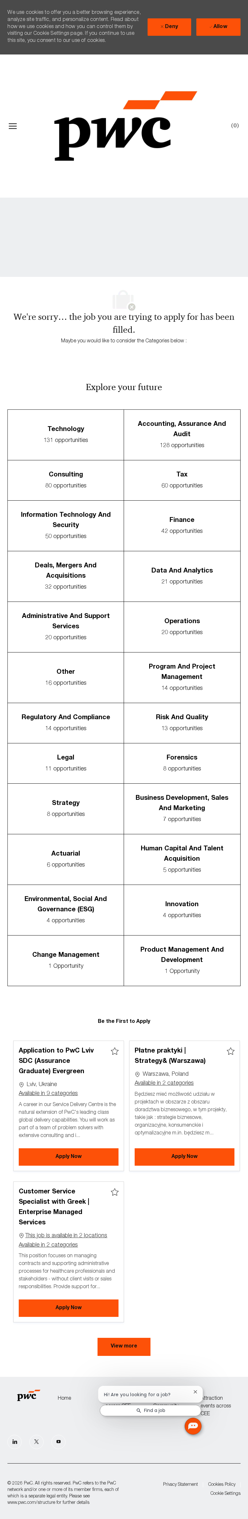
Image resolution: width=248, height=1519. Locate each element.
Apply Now (87, 1157)
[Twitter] (36, 1442)
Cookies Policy (221, 1485)
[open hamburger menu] (13, 126)
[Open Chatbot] (193, 1426)
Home (64, 1398)
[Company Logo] (125, 126)
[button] (124, 1347)
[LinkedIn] (14, 1442)
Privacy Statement (180, 1485)
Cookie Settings (226, 1494)
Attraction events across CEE (216, 1406)
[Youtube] (58, 1442)
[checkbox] (115, 1051)
